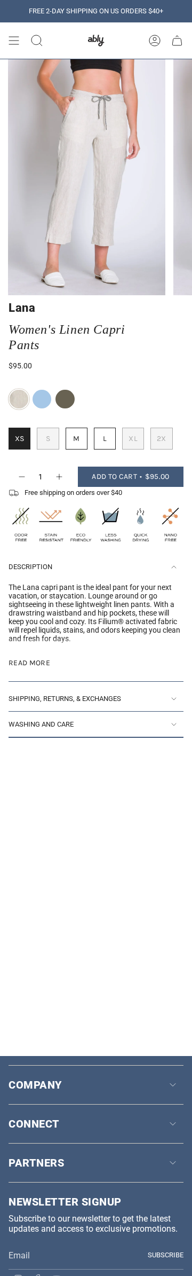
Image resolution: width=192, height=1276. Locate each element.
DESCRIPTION (30, 567)
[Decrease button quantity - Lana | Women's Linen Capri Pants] (21, 477)
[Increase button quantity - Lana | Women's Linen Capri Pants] (60, 477)
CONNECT (34, 1123)
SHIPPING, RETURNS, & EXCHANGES (65, 699)
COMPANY (35, 1084)
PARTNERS (36, 1162)
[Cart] (177, 40)
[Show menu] (14, 40)
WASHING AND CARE (41, 724)
